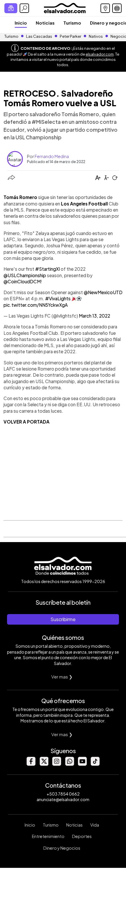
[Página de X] (43, 764)
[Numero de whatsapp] (69, 764)
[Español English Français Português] (117, 8)
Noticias (45, 22)
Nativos (96, 36)
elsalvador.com (100, 54)
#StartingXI (47, 269)
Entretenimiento (48, 836)
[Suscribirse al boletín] (10, 8)
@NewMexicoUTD (103, 292)
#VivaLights (58, 298)
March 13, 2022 (94, 315)
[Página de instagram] (56, 764)
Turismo (72, 22)
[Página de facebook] (30, 764)
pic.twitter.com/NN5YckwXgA (36, 305)
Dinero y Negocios (61, 848)
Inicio (21, 22)
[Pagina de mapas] (105, 8)
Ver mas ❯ (62, 676)
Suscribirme (63, 619)
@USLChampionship (25, 275)
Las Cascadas (39, 36)
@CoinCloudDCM (22, 281)
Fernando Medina (52, 156)
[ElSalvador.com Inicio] (64, 7)
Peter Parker (71, 36)
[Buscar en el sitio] (24, 8)
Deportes (82, 836)
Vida (94, 824)
